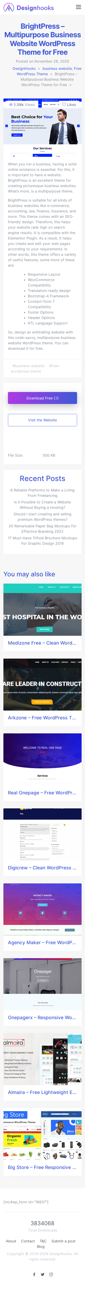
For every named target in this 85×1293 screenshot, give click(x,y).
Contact (28, 1241)
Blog (41, 1246)
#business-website (29, 366)
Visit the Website (42, 420)
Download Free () (43, 398)
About (11, 1241)
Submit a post (63, 1241)
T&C (43, 1241)
